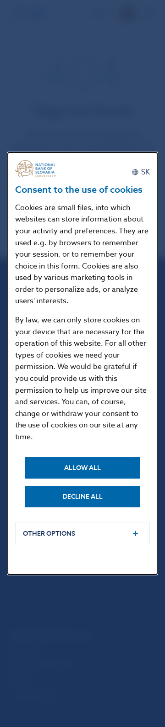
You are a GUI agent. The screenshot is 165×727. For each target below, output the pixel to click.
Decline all (83, 496)
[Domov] (38, 169)
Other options (49, 533)
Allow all (82, 468)
